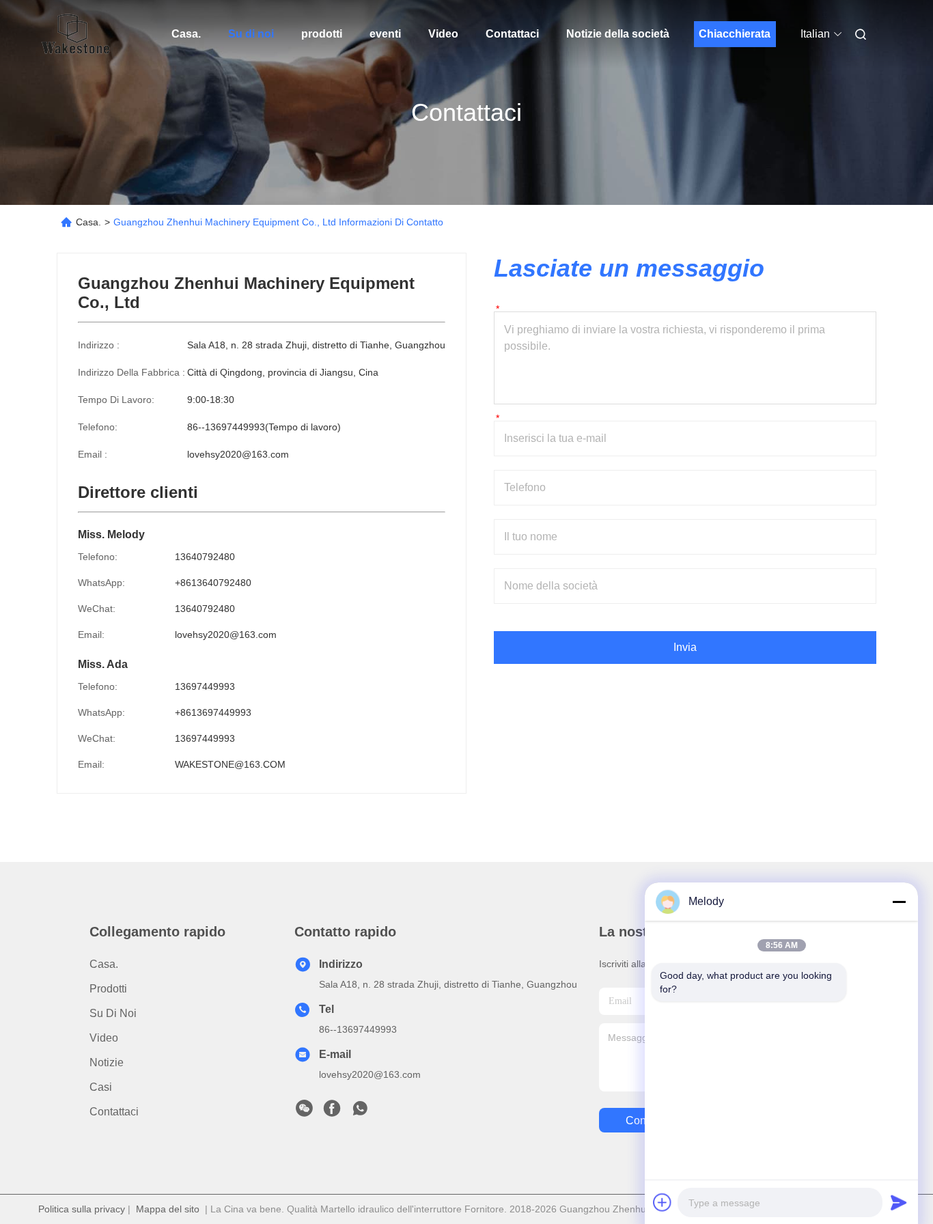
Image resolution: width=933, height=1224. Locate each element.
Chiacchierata (734, 34)
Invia (685, 647)
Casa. (186, 34)
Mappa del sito (167, 1209)
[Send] (899, 1202)
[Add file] (662, 1202)
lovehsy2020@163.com (238, 454)
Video (443, 34)
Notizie (106, 1062)
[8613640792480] (360, 1112)
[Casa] (76, 34)
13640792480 (205, 556)
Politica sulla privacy (81, 1209)
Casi (100, 1087)
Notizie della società (617, 34)
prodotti (321, 34)
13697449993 (205, 686)
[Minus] (899, 901)
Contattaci (512, 34)
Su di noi (251, 34)
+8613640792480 (213, 582)
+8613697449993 (213, 712)
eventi (385, 34)
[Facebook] (332, 1112)
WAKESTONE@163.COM (230, 764)
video (103, 1038)
